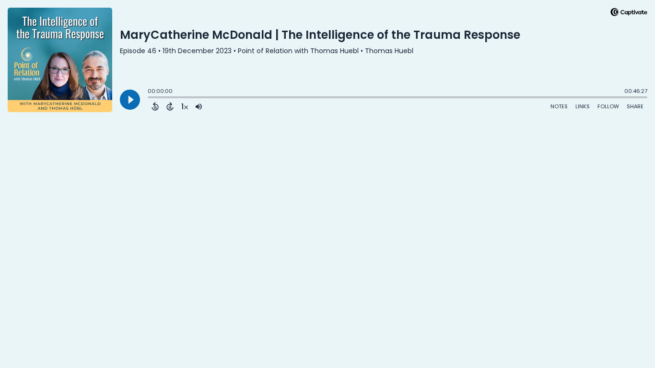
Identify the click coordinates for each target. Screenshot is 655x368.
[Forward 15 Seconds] (170, 106)
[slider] (150, 98)
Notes (559, 106)
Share (635, 106)
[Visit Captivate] (628, 13)
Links (582, 106)
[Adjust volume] (199, 106)
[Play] (130, 100)
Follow (608, 106)
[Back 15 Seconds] (155, 106)
